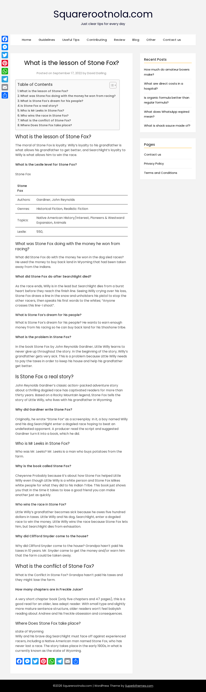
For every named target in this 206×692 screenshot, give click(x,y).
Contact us (172, 40)
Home (26, 40)
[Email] (5, 87)
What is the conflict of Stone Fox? (45, 120)
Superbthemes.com (139, 686)
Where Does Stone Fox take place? (46, 125)
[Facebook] (5, 39)
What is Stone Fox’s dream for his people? (51, 101)
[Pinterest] (5, 63)
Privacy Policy (154, 163)
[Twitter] (5, 55)
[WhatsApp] (5, 71)
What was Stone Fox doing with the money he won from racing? (67, 96)
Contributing (97, 40)
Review (119, 40)
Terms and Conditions (160, 173)
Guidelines (47, 40)
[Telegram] (5, 79)
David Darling (96, 73)
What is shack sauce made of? (167, 125)
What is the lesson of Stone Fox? (44, 91)
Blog (135, 40)
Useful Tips (71, 40)
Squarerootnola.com (103, 14)
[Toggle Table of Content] (110, 85)
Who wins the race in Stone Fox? (44, 116)
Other (151, 40)
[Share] (5, 95)
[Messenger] (5, 47)
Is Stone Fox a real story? (39, 106)
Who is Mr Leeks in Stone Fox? (42, 111)
